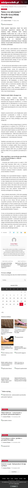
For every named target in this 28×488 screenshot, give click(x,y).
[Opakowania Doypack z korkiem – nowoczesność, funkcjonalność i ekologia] (21, 372)
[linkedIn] (21, 232)
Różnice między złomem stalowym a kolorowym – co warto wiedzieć (7, 364)
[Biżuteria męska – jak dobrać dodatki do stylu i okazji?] (7, 340)
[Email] (25, 232)
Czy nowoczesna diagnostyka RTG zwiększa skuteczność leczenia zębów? (6, 380)
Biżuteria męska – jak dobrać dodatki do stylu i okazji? (7, 348)
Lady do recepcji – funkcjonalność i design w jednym (20, 348)
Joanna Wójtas (7, 20)
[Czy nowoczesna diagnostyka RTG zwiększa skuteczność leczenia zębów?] (7, 372)
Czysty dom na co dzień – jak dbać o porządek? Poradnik (20, 331)
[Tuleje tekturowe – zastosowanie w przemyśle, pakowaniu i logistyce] (7, 323)
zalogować (9, 274)
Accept (14, 486)
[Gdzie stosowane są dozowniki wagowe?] (21, 356)
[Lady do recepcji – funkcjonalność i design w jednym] (21, 340)
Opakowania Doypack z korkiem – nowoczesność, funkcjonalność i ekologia (21, 379)
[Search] (21, 2)
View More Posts (14, 245)
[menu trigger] (25, 2)
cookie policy (16, 483)
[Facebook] (10, 232)
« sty (2, 312)
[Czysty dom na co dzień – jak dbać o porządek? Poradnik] (21, 323)
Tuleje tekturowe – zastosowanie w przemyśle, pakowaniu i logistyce (6, 332)
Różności (4, 9)
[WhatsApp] (17, 232)
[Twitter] (13, 232)
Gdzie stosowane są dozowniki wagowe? (19, 363)
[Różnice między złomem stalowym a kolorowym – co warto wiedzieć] (7, 356)
